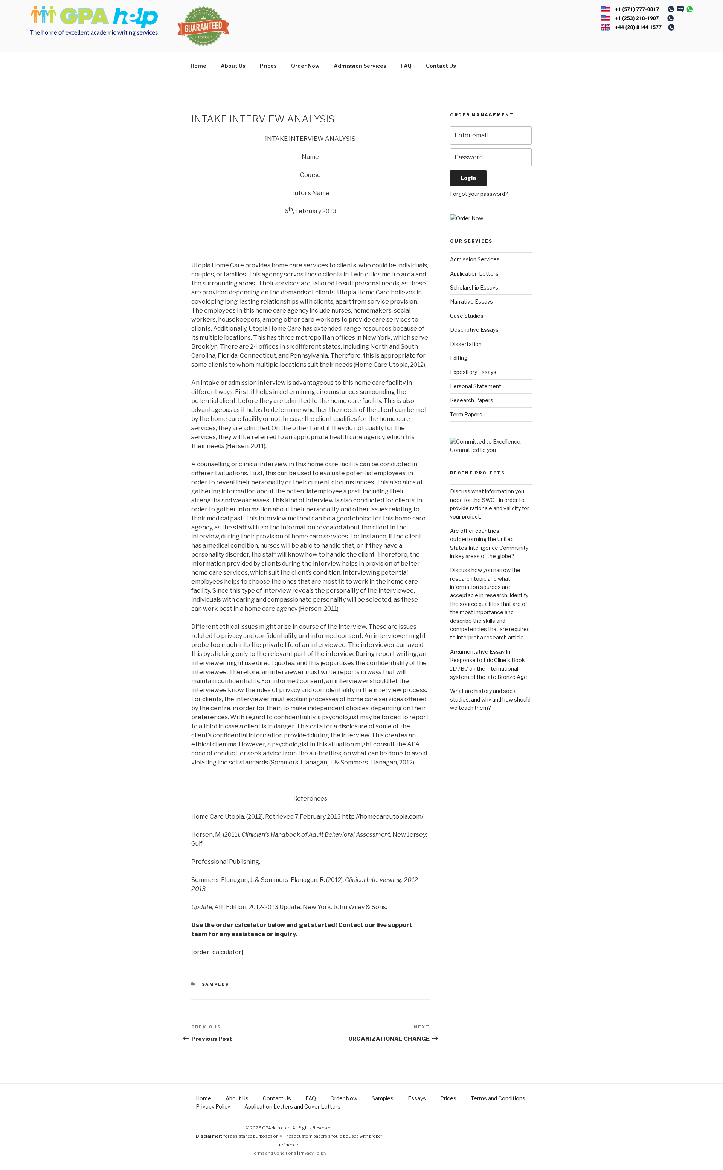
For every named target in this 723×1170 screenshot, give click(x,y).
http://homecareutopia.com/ (382, 816)
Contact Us (441, 66)
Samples (215, 984)
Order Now (305, 66)
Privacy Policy (213, 1106)
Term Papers (466, 414)
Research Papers (471, 400)
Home (198, 66)
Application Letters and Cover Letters (292, 1106)
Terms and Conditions (498, 1098)
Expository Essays (473, 372)
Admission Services (360, 66)
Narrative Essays (471, 301)
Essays (417, 1098)
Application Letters (474, 273)
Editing (458, 358)
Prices (268, 66)
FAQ (406, 66)
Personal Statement (475, 386)
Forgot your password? (479, 194)
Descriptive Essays (474, 329)
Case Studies (467, 316)
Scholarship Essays (474, 287)
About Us (233, 66)
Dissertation (466, 344)
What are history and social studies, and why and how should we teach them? (490, 699)
